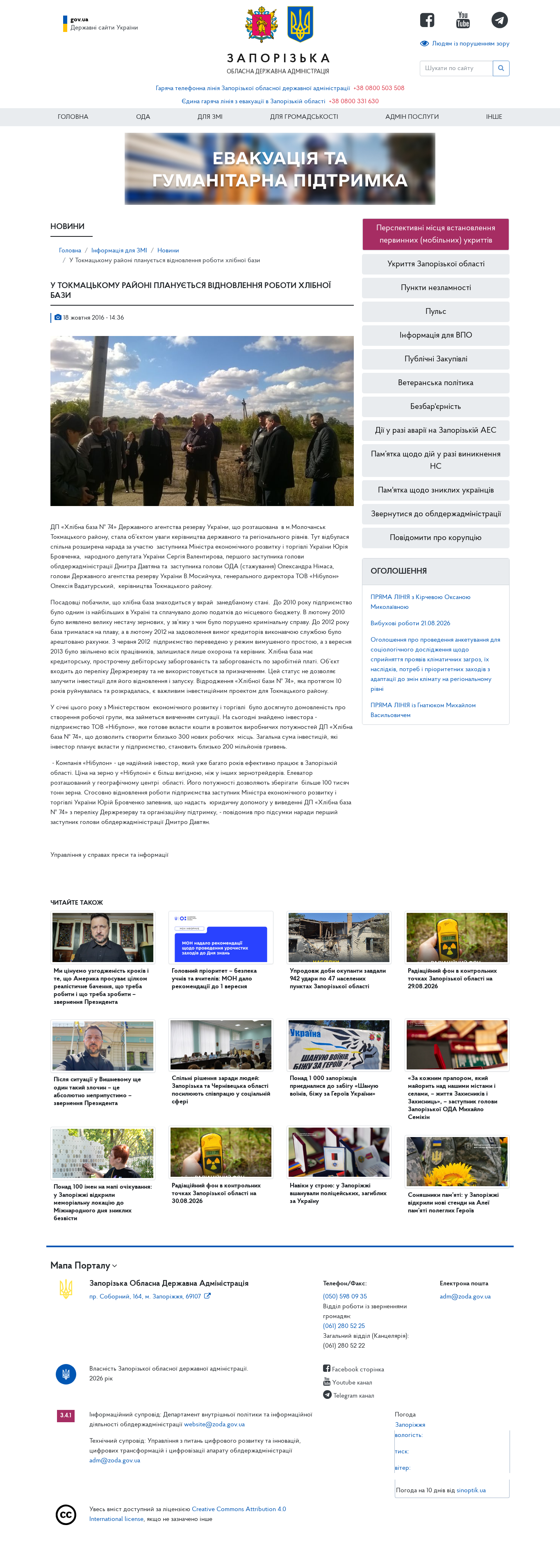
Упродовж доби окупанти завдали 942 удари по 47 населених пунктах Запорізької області (338, 979)
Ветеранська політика (435, 383)
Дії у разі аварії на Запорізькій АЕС (435, 431)
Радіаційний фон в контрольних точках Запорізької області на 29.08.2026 (452, 979)
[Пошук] (501, 68)
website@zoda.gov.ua (214, 1424)
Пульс (436, 312)
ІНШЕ (494, 117)
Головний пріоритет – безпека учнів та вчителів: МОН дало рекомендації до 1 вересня (214, 979)
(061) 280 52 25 (344, 1326)
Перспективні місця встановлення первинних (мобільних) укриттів (435, 234)
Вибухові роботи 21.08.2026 (410, 623)
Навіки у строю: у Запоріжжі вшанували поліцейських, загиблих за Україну (338, 1194)
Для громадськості (304, 117)
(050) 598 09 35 (345, 1297)
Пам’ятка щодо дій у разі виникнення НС (436, 460)
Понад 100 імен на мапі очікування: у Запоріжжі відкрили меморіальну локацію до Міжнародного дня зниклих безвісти (103, 1203)
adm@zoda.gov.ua (465, 1297)
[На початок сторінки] (280, 1533)
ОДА (143, 117)
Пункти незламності (436, 288)
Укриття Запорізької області (436, 264)
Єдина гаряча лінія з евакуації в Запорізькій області (254, 101)
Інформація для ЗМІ (119, 250)
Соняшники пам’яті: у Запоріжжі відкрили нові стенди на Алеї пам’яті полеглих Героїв (453, 1203)
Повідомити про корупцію (436, 538)
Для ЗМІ (210, 117)
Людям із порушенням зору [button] (471, 44)
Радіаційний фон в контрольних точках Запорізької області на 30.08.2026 (216, 1194)
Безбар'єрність (435, 407)
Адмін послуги (412, 117)
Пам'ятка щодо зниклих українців (436, 490)
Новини (168, 250)
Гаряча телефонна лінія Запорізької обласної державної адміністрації (253, 88)
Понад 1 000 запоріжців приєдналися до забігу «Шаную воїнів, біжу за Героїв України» (334, 1086)
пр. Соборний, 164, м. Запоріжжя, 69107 (145, 1297)
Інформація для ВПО (436, 335)
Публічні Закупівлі (436, 359)
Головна (73, 117)
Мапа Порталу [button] (80, 1266)
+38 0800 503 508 (379, 88)
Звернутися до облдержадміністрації (436, 514)
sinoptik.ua (471, 1490)
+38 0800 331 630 (354, 101)
